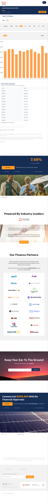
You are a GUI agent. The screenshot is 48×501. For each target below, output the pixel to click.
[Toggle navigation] (44, 2)
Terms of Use (9, 469)
